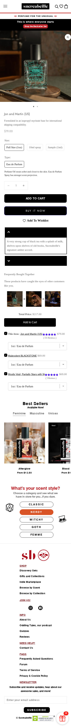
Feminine (19, 413)
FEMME (37, 534)
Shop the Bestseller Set (35, 26)
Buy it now (35, 211)
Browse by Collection (32, 593)
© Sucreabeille (24, 717)
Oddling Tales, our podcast (36, 625)
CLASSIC (36, 504)
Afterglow (24, 468)
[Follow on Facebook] (40, 608)
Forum (23, 664)
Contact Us (26, 647)
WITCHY (36, 519)
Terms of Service (30, 670)
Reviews (25, 636)
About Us (25, 619)
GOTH (36, 527)
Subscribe (36, 709)
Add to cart (35, 198)
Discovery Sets (28, 570)
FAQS (23, 654)
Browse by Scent (30, 587)
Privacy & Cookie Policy (34, 675)
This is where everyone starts (35, 21)
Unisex (53, 413)
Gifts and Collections (32, 576)
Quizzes (24, 631)
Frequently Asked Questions (36, 658)
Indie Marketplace (30, 582)
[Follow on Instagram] (30, 608)
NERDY (36, 511)
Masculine (37, 413)
